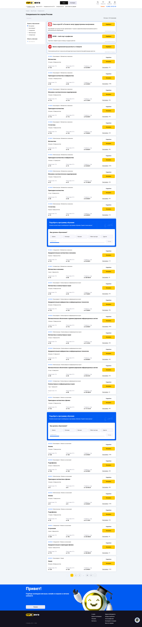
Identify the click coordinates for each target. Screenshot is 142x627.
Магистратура (36, 32)
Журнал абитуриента (110, 614)
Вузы (64, 2)
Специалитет (35, 30)
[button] (108, 24)
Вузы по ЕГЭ (39, 6)
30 (87, 575)
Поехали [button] (35, 607)
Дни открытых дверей (70, 6)
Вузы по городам (109, 623)
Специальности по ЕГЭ (49, 6)
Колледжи (72, 2)
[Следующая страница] (94, 575)
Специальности (60, 6)
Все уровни (33, 26)
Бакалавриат (35, 28)
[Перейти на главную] (33, 3)
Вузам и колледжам (97, 616)
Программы (105, 67)
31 (91, 575)
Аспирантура (35, 34)
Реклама (113, 31)
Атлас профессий (109, 618)
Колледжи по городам (110, 621)
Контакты (94, 621)
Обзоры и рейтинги (109, 616)
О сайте (93, 614)
